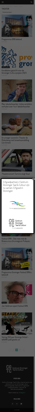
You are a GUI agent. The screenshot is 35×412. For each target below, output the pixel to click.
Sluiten (34, 179)
